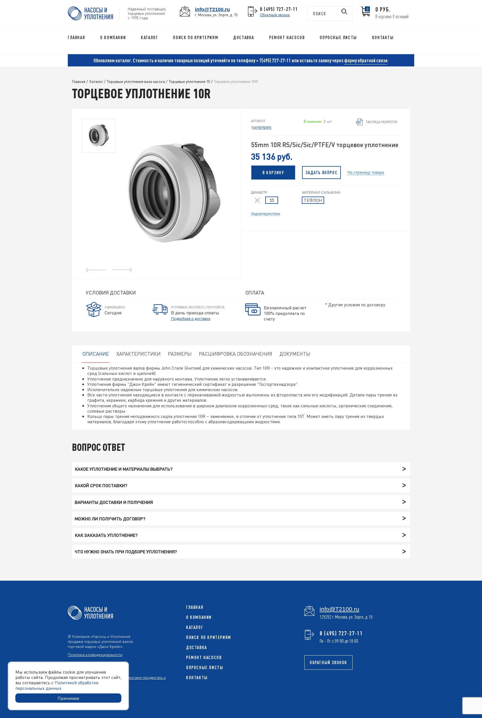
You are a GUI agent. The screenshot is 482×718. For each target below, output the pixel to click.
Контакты (383, 37)
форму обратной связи (365, 60)
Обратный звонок (275, 14)
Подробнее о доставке (190, 318)
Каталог (149, 37)
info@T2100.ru (212, 9)
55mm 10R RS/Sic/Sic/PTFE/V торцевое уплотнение (324, 145)
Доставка (243, 37)
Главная (76, 37)
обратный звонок (328, 662)
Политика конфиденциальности (95, 654)
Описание (95, 353)
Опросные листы (338, 37)
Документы (294, 353)
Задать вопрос (321, 172)
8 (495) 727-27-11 (279, 9)
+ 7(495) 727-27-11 (273, 60)
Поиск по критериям (195, 37)
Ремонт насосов (287, 37)
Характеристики (265, 213)
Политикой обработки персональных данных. (56, 685)
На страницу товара (366, 172)
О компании (113, 37)
